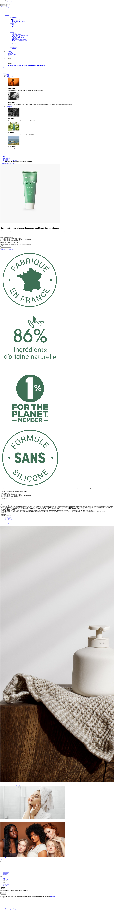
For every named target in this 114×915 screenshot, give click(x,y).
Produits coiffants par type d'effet (18, 21)
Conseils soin (6, 518)
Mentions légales (6, 910)
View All (7, 15)
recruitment (5, 885)
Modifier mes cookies (7, 911)
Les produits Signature (12, 54)
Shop (4, 156)
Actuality (4, 869)
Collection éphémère (16, 28)
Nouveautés (10, 51)
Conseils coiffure (7, 517)
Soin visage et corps (13, 47)
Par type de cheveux (16, 20)
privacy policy (52, 896)
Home (4, 155)
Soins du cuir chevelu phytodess (18, 37)
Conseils (4, 68)
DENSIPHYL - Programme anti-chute (19, 40)
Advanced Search (3, 6)
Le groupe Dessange (9, 106)
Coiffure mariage (7, 523)
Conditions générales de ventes (8, 908)
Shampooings (14, 44)
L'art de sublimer (12, 61)
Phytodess (12, 32)
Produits (4, 12)
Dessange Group (6, 872)
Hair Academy (5, 873)
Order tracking (5, 879)
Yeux (13, 26)
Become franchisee (6, 884)
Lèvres (13, 27)
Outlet (9, 55)
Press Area (5, 874)
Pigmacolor (12, 42)
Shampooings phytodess (16, 34)
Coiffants (14, 22)
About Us (5, 870)
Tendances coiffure (7, 521)
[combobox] (5, 4)
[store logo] (8, 0)
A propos (4, 73)
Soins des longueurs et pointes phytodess (20, 35)
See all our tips (3, 525)
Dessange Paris (10, 53)
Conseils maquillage (7, 519)
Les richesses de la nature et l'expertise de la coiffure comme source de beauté (26, 65)
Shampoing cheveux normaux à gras (10, 160)
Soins (13, 45)
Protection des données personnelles (9, 909)
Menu (1, 10)
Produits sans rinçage (16, 36)
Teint (13, 25)
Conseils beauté (7, 520)
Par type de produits (16, 19)
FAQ (4, 878)
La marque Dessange (9, 76)
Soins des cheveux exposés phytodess (19, 39)
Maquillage (12, 23)
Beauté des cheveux (13, 17)
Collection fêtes (15, 29)
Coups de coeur (10, 52)
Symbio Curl (14, 38)
